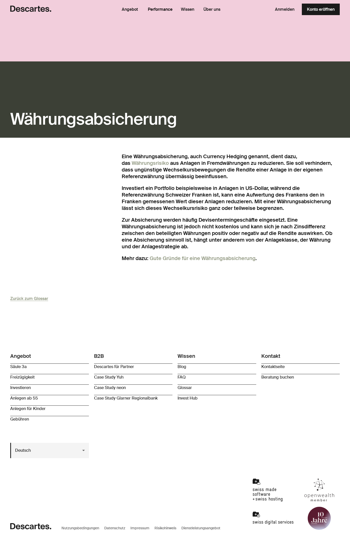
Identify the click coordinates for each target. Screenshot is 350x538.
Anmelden (284, 9)
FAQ (182, 377)
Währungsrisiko (150, 163)
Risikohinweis (165, 528)
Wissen (187, 9)
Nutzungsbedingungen (80, 528)
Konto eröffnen (321, 9)
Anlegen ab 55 (24, 398)
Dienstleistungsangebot (200, 528)
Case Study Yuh (108, 377)
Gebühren (19, 419)
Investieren (20, 387)
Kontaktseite (273, 366)
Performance (160, 9)
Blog (182, 366)
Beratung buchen (277, 377)
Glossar (185, 387)
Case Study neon (110, 387)
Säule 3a (18, 366)
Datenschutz (114, 528)
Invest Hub (188, 398)
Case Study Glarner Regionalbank (126, 398)
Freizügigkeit (22, 377)
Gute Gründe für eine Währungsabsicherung (202, 258)
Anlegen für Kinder (28, 408)
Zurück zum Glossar (29, 298)
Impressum (139, 528)
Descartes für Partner (114, 366)
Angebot (130, 9)
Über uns (211, 9)
